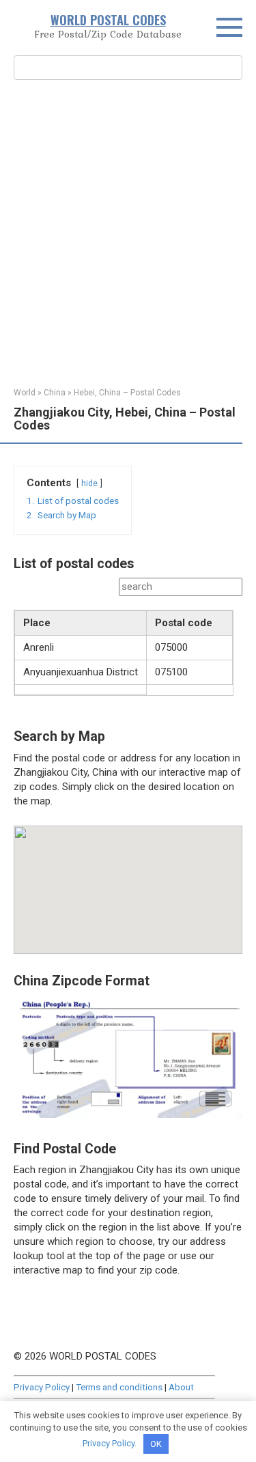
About (181, 1386)
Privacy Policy (42, 1386)
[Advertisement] (128, 232)
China (55, 392)
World (24, 392)
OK (156, 1444)
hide (89, 483)
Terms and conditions (119, 1386)
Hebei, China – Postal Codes (127, 392)
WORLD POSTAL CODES (108, 20)
